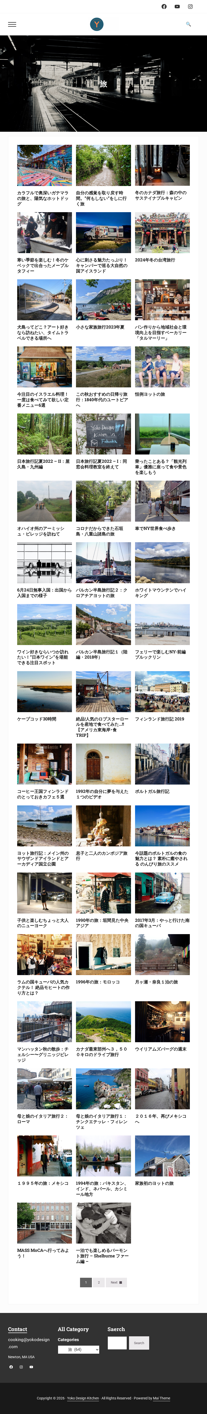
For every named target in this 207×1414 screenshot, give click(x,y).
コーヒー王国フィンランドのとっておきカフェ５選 (43, 794)
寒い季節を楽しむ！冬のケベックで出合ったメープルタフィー (43, 265)
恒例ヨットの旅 (150, 394)
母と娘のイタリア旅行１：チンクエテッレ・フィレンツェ (101, 1121)
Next (114, 1282)
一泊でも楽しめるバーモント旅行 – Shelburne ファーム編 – (102, 1256)
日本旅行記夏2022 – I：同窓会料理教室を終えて (101, 464)
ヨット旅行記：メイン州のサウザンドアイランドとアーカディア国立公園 (43, 858)
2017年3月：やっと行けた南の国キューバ (162, 923)
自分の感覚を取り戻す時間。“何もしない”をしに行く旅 (101, 198)
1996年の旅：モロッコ (98, 982)
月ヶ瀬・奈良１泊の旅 (156, 982)
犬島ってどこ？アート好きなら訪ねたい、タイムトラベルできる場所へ (43, 332)
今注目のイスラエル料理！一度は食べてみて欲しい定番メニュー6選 (43, 399)
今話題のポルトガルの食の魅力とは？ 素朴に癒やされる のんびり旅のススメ (161, 858)
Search (139, 1343)
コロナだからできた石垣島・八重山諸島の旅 (99, 531)
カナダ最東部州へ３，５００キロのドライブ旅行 (101, 1051)
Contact (17, 1329)
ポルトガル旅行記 (152, 791)
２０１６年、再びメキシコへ (161, 1118)
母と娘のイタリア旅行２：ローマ (43, 1118)
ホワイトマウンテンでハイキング (161, 592)
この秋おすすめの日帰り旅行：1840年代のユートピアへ (102, 399)
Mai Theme (161, 1398)
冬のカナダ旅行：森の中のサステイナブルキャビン (161, 195)
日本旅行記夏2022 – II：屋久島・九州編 (43, 464)
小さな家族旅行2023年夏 (100, 327)
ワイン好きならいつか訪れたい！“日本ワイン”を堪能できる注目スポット (43, 657)
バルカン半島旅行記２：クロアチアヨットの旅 (101, 592)
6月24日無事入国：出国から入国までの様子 (44, 592)
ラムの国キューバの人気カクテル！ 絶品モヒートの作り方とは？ (43, 987)
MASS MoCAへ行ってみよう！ (43, 1253)
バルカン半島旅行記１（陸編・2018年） (101, 654)
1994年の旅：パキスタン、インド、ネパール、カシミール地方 (102, 1188)
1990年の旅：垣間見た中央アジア (102, 923)
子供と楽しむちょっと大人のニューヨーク (43, 923)
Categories (68, 1339)
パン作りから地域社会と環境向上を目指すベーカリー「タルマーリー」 (161, 332)
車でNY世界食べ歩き (155, 528)
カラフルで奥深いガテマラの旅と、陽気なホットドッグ (43, 198)
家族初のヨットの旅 (154, 1183)
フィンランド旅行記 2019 (159, 719)
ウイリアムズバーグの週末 (161, 1049)
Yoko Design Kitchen (83, 1398)
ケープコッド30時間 (36, 719)
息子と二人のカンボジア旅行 (101, 855)
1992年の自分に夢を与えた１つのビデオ (102, 794)
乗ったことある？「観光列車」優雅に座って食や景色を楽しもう (161, 467)
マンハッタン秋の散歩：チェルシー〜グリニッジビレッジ (43, 1054)
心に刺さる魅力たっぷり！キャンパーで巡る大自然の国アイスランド (101, 265)
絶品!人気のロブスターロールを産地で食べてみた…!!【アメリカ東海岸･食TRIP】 (102, 727)
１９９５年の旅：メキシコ (43, 1183)
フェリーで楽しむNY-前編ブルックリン (160, 654)
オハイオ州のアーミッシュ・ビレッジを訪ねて (40, 531)
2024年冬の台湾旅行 (155, 260)
